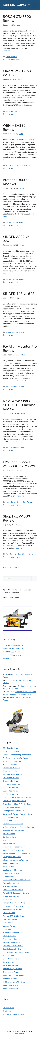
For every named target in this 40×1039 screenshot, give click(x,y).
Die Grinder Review (10, 794)
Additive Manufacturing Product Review (18, 755)
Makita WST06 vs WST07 (13, 649)
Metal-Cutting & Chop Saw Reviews (19, 502)
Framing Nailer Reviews (12, 807)
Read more (7, 51)
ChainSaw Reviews (10, 781)
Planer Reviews (9, 877)
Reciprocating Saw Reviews (13, 906)
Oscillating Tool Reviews (12, 870)
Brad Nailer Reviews (11, 778)
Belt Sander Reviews (11, 771)
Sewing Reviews (9, 936)
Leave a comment (13, 60)
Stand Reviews (11, 57)
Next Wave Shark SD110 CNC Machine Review (19, 405)
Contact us (7, 1004)
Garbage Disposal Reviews (13, 811)
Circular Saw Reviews (11, 784)
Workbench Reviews (11, 988)
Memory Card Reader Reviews (15, 847)
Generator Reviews (10, 817)
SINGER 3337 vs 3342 (11, 658)
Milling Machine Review (15, 387)
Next (17, 567)
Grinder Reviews (9, 821)
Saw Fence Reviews (10, 919)
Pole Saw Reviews (10, 886)
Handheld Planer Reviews (13, 824)
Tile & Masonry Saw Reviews (14, 975)
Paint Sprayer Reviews (11, 873)
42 (11, 567)
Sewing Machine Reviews (15, 222)
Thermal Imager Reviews (12, 969)
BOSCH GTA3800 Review (13, 645)
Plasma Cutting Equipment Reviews (16, 880)
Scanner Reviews (9, 926)
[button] (29, 5)
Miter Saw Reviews (10, 863)
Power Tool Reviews (11, 896)
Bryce (5, 675)
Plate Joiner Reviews (11, 883)
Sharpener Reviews (10, 939)
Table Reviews (8, 962)
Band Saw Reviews (10, 765)
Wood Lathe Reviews (11, 985)
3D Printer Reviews (10, 748)
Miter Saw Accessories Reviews (18, 166)
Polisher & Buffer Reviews (13, 890)
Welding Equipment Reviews (14, 982)
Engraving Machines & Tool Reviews (17, 804)
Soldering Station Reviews (13, 946)
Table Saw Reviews (14, 4)
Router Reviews (9, 913)
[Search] (34, 578)
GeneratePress (20, 1033)
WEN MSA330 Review (11, 652)
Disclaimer (7, 1011)
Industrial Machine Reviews (13, 830)
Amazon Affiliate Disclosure (13, 1014)
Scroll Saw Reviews (10, 929)
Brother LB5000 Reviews (15, 182)
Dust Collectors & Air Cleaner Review (20, 554)
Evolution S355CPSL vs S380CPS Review (19, 464)
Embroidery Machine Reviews (14, 801)
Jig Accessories (9, 834)
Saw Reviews (8, 923)
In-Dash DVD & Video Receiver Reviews (18, 827)
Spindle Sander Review (12, 949)
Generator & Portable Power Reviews (17, 814)
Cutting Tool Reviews (11, 791)
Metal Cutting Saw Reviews (13, 850)
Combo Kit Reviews (10, 788)
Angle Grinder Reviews (12, 761)
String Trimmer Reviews (12, 959)
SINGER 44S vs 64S (18, 294)
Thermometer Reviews (11, 972)
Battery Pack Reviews (11, 768)
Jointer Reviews (9, 844)
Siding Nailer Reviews (11, 942)
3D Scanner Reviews (11, 751)
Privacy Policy (8, 1008)
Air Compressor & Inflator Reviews (16, 758)
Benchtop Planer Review (12, 774)
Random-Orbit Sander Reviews (15, 903)
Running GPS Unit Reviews (13, 916)
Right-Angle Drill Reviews (13, 909)
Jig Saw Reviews (9, 837)
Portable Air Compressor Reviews (16, 893)
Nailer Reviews (8, 867)
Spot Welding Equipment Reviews (16, 952)
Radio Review (8, 900)
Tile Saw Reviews (10, 979)
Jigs (4, 840)
